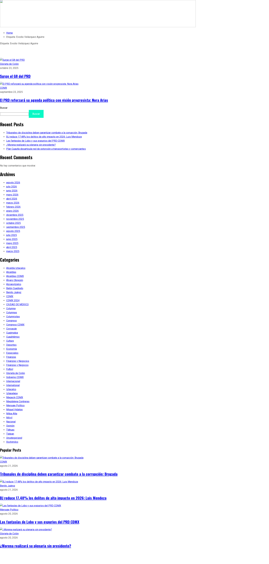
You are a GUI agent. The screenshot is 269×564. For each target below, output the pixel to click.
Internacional (13, 381)
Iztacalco (11, 389)
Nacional (11, 421)
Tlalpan (10, 433)
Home (9, 32)
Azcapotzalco (13, 284)
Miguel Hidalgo (14, 409)
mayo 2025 (12, 243)
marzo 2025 (12, 251)
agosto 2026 (13, 182)
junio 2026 (11, 190)
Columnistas (13, 316)
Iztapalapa (12, 393)
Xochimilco (12, 441)
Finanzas (11, 357)
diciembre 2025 (14, 214)
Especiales (12, 352)
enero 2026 (12, 210)
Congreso (11, 320)
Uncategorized (14, 437)
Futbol (9, 369)
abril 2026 (11, 198)
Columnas (11, 312)
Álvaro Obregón (14, 280)
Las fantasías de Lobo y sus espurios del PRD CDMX (35, 140)
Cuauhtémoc (13, 336)
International (13, 385)
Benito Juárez (13, 292)
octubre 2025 (13, 223)
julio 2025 (11, 235)
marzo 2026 (12, 202)
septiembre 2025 (15, 227)
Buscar (3, 107)
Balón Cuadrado (14, 288)
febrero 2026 (13, 206)
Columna (11, 308)
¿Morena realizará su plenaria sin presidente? (31, 144)
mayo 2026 (12, 194)
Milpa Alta (11, 413)
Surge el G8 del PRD (15, 76)
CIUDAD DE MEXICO (17, 304)
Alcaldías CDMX (15, 276)
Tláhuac (10, 429)
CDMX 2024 (12, 300)
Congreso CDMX (15, 324)
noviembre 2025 (15, 218)
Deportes (11, 344)
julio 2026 (11, 186)
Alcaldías (11, 272)
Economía (11, 348)
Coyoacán (11, 328)
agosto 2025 (13, 231)
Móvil (9, 417)
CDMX (3, 87)
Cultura (10, 340)
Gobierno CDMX (15, 377)
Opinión (10, 425)
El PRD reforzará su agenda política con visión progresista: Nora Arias (54, 100)
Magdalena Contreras (17, 401)
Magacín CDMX (14, 397)
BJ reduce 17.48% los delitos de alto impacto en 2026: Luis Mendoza (44, 136)
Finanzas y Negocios (17, 361)
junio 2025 (11, 239)
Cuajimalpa (12, 332)
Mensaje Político (15, 405)
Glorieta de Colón (9, 63)
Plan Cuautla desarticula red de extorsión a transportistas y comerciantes (46, 148)
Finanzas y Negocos (17, 365)
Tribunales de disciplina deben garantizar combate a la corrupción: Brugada (46, 132)
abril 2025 (11, 247)
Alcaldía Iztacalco (15, 268)
